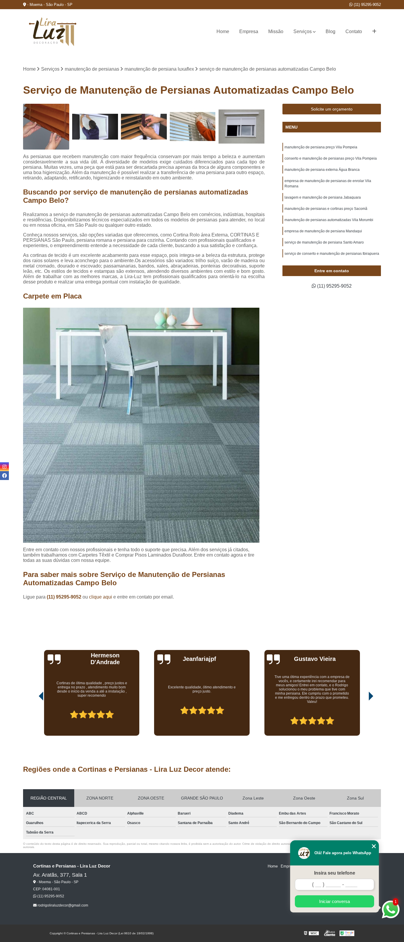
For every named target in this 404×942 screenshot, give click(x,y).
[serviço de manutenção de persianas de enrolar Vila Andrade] (95, 127)
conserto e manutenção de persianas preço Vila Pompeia (331, 158)
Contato (353, 31)
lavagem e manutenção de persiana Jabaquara (323, 197)
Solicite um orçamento (332, 109)
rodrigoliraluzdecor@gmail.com (62, 905)
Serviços (302, 31)
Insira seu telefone (334, 872)
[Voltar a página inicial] (52, 31)
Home (222, 31)
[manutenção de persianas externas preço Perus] (241, 127)
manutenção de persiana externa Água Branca (322, 170)
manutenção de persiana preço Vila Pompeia (321, 147)
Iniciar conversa (334, 901)
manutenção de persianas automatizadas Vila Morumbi (329, 220)
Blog (330, 31)
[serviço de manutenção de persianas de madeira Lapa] (46, 127)
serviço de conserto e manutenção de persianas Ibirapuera (332, 254)
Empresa (248, 31)
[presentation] (32, 719)
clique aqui (100, 596)
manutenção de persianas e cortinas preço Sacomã (326, 209)
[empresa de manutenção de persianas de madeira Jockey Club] (144, 127)
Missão (275, 31)
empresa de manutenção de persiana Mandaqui (323, 231)
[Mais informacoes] (374, 32)
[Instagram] (4, 466)
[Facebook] (4, 475)
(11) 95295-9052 (367, 4)
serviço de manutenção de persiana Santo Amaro (324, 242)
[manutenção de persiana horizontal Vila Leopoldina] (193, 127)
